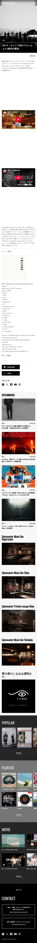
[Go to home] (9, 3)
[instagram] (19, 385)
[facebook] (11, 385)
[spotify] (3, 385)
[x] (7, 385)
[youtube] (15, 385)
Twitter (9, 355)
